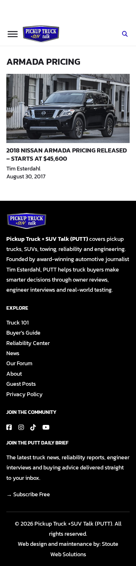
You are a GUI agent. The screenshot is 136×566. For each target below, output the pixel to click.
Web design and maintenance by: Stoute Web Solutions (68, 548)
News (12, 353)
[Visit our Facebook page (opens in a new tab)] (9, 427)
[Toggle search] (125, 34)
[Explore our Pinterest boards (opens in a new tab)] (33, 427)
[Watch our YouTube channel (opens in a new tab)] (46, 427)
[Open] (13, 34)
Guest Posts (21, 383)
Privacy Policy (24, 394)
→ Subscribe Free (28, 494)
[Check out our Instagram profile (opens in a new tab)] (21, 427)
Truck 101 (17, 322)
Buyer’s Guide (23, 332)
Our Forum (19, 363)
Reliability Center (28, 343)
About (14, 373)
